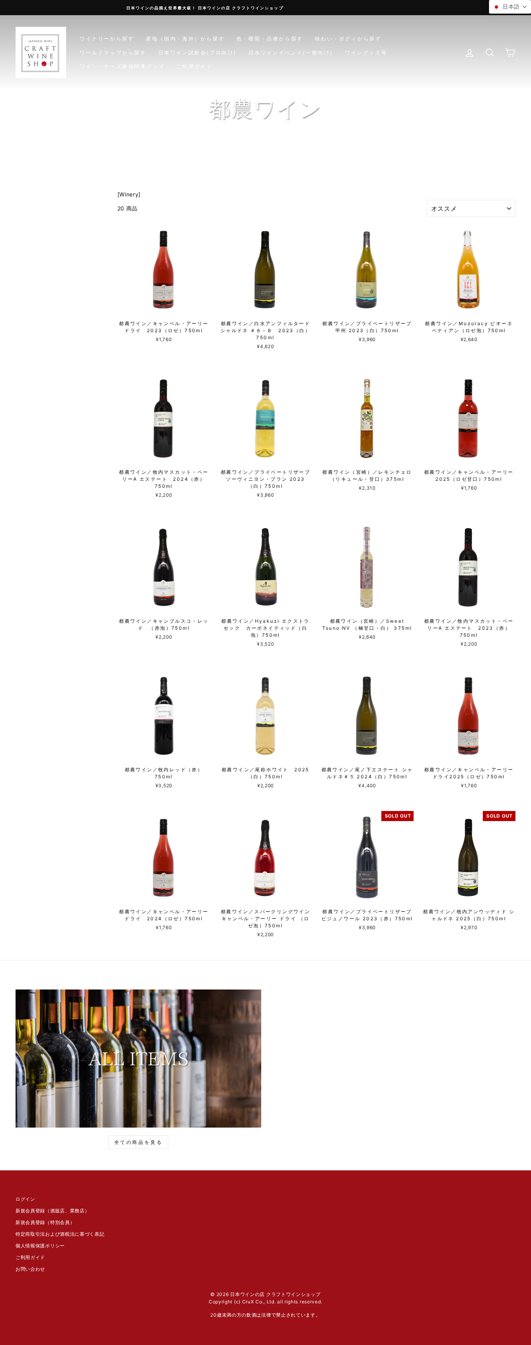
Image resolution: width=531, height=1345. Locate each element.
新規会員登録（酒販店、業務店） (53, 1211)
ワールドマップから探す (113, 52)
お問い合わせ (30, 1269)
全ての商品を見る (138, 1142)
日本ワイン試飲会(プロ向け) (197, 52)
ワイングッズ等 (366, 52)
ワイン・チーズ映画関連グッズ (122, 66)
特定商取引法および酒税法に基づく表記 (60, 1234)
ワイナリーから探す (107, 38)
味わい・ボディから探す (348, 38)
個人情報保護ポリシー (40, 1246)
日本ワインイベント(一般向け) (290, 52)
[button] (510, 7)
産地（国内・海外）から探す (185, 38)
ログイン (25, 1199)
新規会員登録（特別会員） (45, 1222)
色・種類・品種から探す (269, 38)
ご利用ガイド (194, 66)
